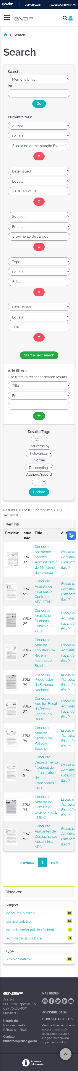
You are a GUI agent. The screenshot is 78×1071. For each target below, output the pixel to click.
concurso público (20, 912)
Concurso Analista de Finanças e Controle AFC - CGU (45, 620)
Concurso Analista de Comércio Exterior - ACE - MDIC (46, 807)
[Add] (39, 416)
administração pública (24, 938)
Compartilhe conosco (56, 1025)
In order (39, 460)
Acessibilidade (54, 1012)
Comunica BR (33, 4)
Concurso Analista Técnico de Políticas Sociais (43, 738)
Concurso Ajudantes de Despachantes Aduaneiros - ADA (46, 836)
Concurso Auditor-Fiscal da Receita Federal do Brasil (46, 708)
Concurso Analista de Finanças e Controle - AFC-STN (43, 591)
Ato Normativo (18, 959)
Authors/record (39, 474)
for (10, 85)
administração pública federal (30, 929)
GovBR (7, 4)
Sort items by (39, 445)
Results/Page (39, 431)
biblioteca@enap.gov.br (20, 1041)
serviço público (18, 921)
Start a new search (39, 355)
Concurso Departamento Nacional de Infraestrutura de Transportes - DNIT (46, 772)
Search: (14, 71)
